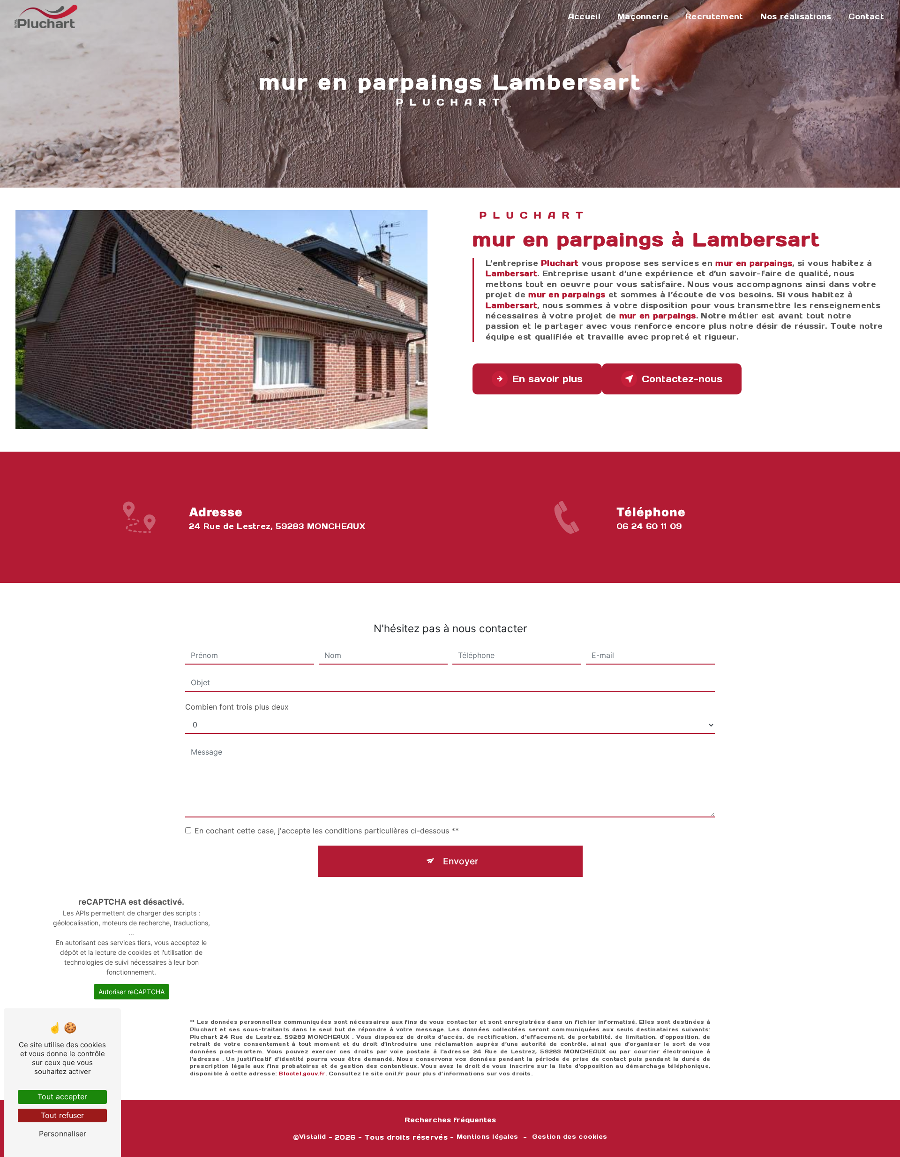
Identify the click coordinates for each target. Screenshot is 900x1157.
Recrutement (714, 16)
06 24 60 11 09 (649, 526)
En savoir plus (547, 379)
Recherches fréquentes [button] (450, 1120)
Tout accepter (62, 1096)
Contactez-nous (682, 379)
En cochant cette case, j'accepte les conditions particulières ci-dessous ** (327, 830)
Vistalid (312, 1137)
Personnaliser (62, 1133)
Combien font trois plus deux (237, 706)
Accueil (584, 16)
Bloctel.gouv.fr (301, 1073)
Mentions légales (487, 1137)
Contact (866, 16)
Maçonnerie (642, 16)
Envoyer (460, 861)
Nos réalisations (796, 16)
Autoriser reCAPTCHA (131, 992)
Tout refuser (62, 1115)
